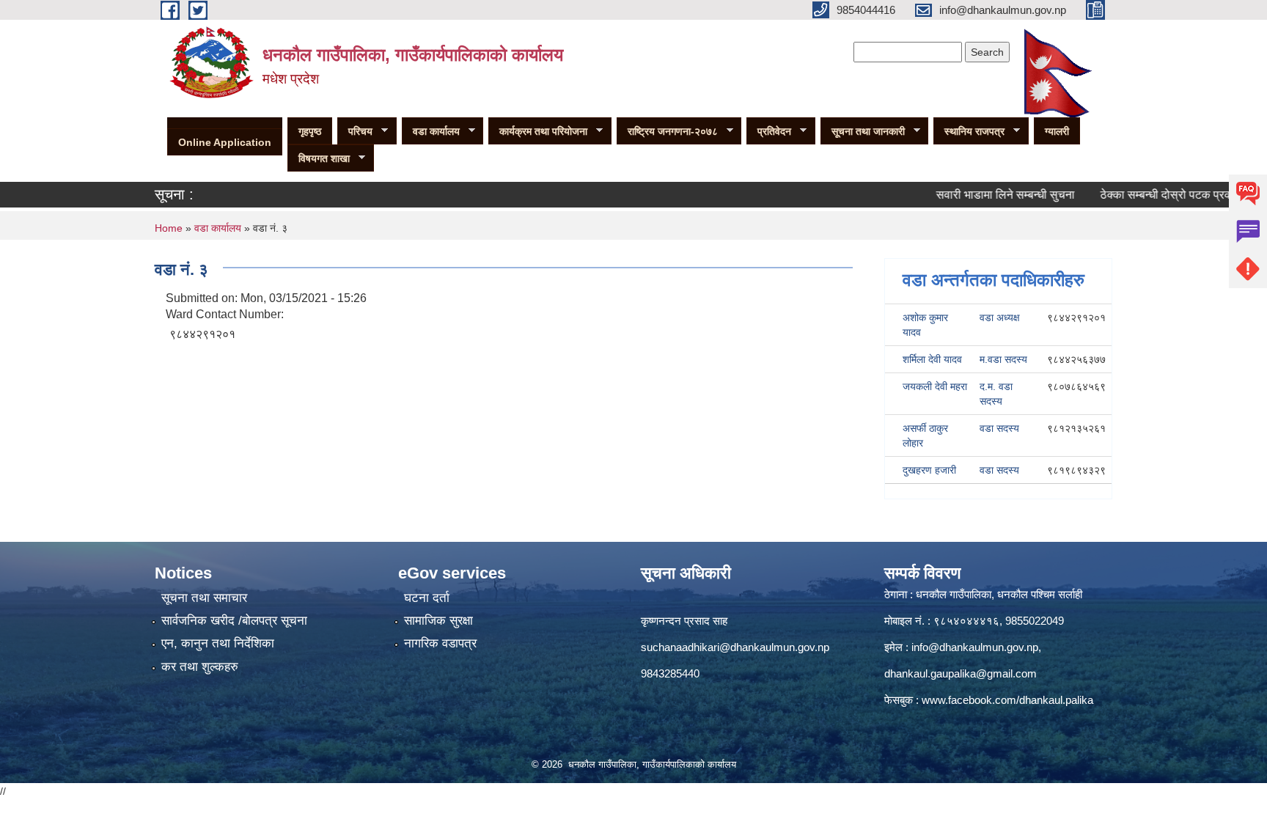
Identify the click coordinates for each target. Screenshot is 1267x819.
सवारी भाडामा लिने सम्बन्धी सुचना (985, 194)
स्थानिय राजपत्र (969, 131)
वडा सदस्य (999, 428)
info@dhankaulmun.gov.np (974, 647)
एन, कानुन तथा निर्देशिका (217, 643)
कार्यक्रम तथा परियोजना (537, 131)
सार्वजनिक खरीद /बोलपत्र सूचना (234, 621)
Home (169, 228)
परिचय (354, 131)
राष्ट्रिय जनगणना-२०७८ (667, 131)
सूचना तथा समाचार (204, 598)
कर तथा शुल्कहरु (199, 667)
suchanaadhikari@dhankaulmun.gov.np (735, 647)
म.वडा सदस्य (1003, 359)
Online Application (224, 142)
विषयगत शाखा (318, 159)
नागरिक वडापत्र (440, 643)
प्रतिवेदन (768, 131)
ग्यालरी (1057, 131)
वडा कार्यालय (431, 131)
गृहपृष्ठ (309, 131)
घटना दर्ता (426, 598)
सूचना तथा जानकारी (862, 131)
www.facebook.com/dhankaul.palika (1007, 700)
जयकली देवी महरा (935, 386)
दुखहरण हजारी (929, 470)
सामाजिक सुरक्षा (438, 621)
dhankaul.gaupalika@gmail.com (960, 673)
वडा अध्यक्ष (1000, 317)
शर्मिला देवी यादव (932, 359)
